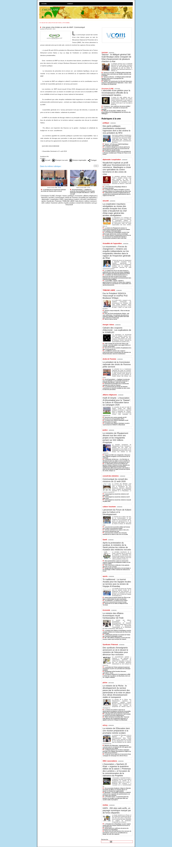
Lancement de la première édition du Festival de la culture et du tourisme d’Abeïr (116, 527)
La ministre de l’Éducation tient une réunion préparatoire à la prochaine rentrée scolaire (116, 730)
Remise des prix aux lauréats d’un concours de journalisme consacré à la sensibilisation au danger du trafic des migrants (117, 832)
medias (72, 203)
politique (71, 196)
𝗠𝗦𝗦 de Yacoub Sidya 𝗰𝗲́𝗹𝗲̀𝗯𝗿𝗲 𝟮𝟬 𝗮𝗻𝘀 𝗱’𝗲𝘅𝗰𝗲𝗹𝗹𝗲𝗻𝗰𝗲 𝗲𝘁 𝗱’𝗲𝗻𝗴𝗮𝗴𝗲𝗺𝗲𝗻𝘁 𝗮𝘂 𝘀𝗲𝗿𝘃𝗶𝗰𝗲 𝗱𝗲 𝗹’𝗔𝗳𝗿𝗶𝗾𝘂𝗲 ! (116, 112)
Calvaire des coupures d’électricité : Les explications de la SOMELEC (117, 330)
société (51, 197)
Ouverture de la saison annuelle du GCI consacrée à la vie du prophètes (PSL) (115, 418)
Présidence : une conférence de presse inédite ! (116, 106)
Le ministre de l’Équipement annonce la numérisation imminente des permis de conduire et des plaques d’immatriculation (116, 229)
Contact (70, 3)
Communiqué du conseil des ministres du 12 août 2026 (115, 480)
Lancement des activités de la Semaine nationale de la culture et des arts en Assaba (115, 533)
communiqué (59, 197)
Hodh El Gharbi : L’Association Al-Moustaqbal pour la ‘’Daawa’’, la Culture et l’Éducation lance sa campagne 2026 (117, 401)
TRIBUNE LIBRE (68, 201)
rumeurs (93, 201)
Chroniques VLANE (48, 196)
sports (43, 201)
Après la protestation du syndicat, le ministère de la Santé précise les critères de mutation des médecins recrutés (117, 546)
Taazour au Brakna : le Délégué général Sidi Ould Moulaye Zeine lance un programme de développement (116, 78)
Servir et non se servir (111, 319)
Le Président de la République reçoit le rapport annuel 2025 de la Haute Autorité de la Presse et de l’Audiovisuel (117, 825)
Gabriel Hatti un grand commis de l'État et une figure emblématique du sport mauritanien (116, 598)
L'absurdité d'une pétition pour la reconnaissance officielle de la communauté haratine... (116, 92)
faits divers (79, 201)
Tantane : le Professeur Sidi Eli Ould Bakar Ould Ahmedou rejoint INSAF (115, 144)
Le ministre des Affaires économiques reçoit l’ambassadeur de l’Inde (113, 615)
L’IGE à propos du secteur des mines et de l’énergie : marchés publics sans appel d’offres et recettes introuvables (116, 345)
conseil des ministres (83, 203)
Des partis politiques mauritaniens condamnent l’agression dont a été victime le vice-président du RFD (116, 129)
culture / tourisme (51, 203)
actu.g (94, 203)
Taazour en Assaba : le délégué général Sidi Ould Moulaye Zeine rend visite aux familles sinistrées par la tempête (116, 74)
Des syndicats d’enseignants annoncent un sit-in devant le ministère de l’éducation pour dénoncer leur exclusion (115, 651)
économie (78, 196)
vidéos (86, 201)
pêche (61, 203)
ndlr (42, 203)
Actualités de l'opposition (87, 197)
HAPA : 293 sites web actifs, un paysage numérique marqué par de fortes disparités (117, 810)
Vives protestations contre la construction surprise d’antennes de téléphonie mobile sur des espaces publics (116, 562)
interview (44, 197)
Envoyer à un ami (61, 160)
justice (77, 199)
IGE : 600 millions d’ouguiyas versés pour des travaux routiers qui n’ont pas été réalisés (116, 638)
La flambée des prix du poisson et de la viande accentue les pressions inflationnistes (117, 714)
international (91, 199)
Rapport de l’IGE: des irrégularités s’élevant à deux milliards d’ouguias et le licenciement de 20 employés (116, 456)
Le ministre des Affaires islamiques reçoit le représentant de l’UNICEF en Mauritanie (116, 424)
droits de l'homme (71, 197)
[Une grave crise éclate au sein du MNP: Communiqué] (55, 31)
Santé (66, 203)
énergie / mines (61, 196)
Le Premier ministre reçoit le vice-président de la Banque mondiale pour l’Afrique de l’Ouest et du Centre (117, 153)
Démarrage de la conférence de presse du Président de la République (115, 829)
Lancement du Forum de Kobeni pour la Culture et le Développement (117, 512)
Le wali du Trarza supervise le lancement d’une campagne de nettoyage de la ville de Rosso (117, 754)
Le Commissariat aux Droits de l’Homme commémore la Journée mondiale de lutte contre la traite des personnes (116, 388)
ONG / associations (66, 199)
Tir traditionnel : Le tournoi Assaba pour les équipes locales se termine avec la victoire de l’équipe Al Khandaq (117, 582)
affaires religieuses (90, 196)
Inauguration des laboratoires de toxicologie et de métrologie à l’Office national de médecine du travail (117, 569)
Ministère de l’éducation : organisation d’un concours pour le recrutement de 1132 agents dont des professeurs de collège (117, 747)
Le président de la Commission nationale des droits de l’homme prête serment (53, 190)
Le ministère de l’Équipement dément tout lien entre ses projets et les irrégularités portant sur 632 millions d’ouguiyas (115, 437)
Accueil (44, 3)
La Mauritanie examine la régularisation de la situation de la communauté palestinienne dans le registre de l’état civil (116, 194)
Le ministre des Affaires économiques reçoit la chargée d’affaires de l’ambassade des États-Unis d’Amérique (117, 632)
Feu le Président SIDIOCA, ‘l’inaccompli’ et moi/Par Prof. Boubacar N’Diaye (115, 295)
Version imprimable (79, 160)
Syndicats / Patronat (54, 201)
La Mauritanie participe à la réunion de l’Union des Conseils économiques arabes (116, 635)
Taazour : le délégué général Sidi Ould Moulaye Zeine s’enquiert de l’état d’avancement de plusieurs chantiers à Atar (116, 57)
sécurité (83, 199)
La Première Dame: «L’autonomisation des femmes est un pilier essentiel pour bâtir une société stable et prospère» (116, 798)
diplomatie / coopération (50, 199)
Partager (93, 160)
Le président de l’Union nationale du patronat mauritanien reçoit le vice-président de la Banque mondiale (116, 668)
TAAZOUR (69, 205)
